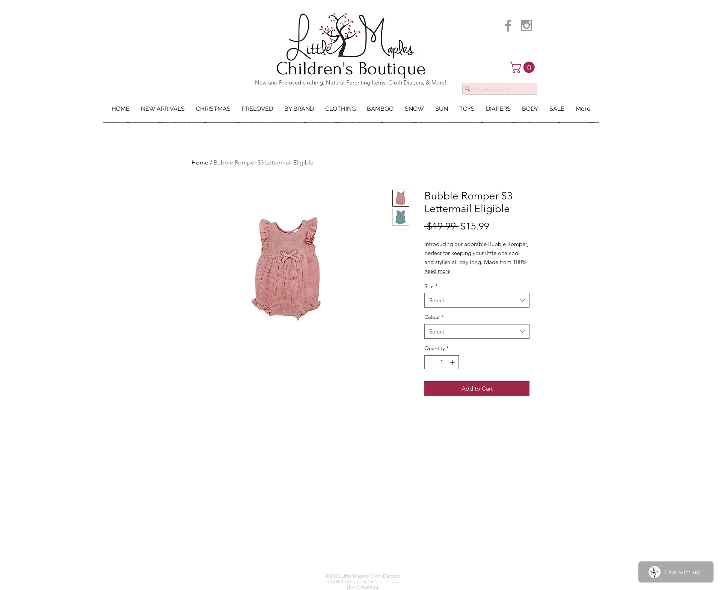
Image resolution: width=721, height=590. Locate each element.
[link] (523, 67)
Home (200, 162)
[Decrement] (430, 362)
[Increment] (453, 362)
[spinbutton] (441, 362)
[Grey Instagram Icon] (526, 25)
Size (430, 286)
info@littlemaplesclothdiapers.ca (362, 581)
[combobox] (476, 300)
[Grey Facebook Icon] (508, 25)
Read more (437, 270)
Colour (434, 317)
